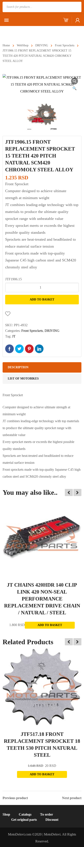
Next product (71, 798)
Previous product (15, 798)
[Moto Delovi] (31, 32)
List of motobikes (23, 378)
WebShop (22, 45)
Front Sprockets (64, 45)
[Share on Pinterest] (29, 348)
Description (18, 367)
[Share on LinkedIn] (39, 348)
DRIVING (41, 45)
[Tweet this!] (19, 348)
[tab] (42, 367)
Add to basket (42, 299)
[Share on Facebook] (9, 348)
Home (6, 45)
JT (14, 336)
